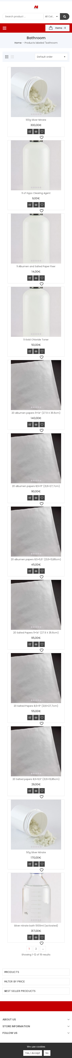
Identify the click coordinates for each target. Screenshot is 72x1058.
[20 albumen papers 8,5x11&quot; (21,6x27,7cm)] (36, 458)
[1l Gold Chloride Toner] (36, 312)
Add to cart (30, 131)
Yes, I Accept (32, 1053)
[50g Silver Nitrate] (36, 825)
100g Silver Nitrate (36, 120)
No (47, 1053)
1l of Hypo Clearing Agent (36, 193)
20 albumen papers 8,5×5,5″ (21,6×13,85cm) (36, 559)
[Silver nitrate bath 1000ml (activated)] (36, 898)
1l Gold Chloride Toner (36, 339)
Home (18, 42)
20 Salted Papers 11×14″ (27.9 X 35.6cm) (36, 632)
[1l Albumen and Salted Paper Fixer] (36, 239)
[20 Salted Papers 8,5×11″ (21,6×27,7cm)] (36, 678)
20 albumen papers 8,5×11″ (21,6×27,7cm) (36, 486)
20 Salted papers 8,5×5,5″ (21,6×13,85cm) (36, 779)
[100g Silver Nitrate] (36, 92)
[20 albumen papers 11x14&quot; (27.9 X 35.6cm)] (36, 385)
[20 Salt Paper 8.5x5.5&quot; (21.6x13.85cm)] (36, 751)
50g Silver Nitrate (36, 852)
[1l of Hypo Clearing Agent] (36, 165)
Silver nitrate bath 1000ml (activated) (36, 925)
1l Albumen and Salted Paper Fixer (36, 266)
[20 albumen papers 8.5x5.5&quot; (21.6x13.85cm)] (36, 532)
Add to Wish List (42, 131)
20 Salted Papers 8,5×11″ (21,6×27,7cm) (36, 706)
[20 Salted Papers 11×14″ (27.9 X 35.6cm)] (36, 605)
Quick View (36, 131)
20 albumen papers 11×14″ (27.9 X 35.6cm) (36, 413)
